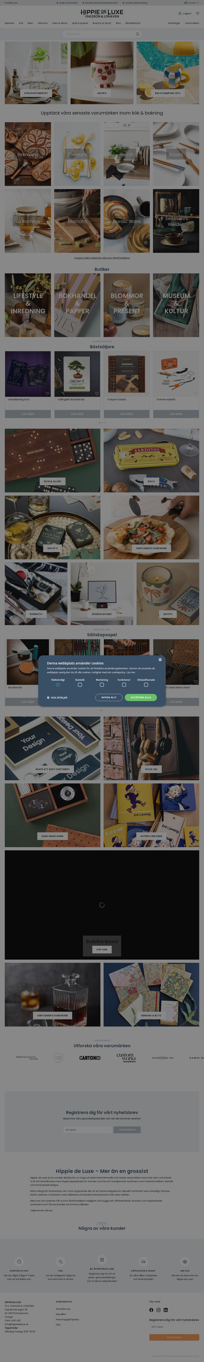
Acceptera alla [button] (141, 697)
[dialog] (102, 681)
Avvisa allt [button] (109, 697)
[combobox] (160, 659)
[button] (57, 697)
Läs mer (131, 672)
